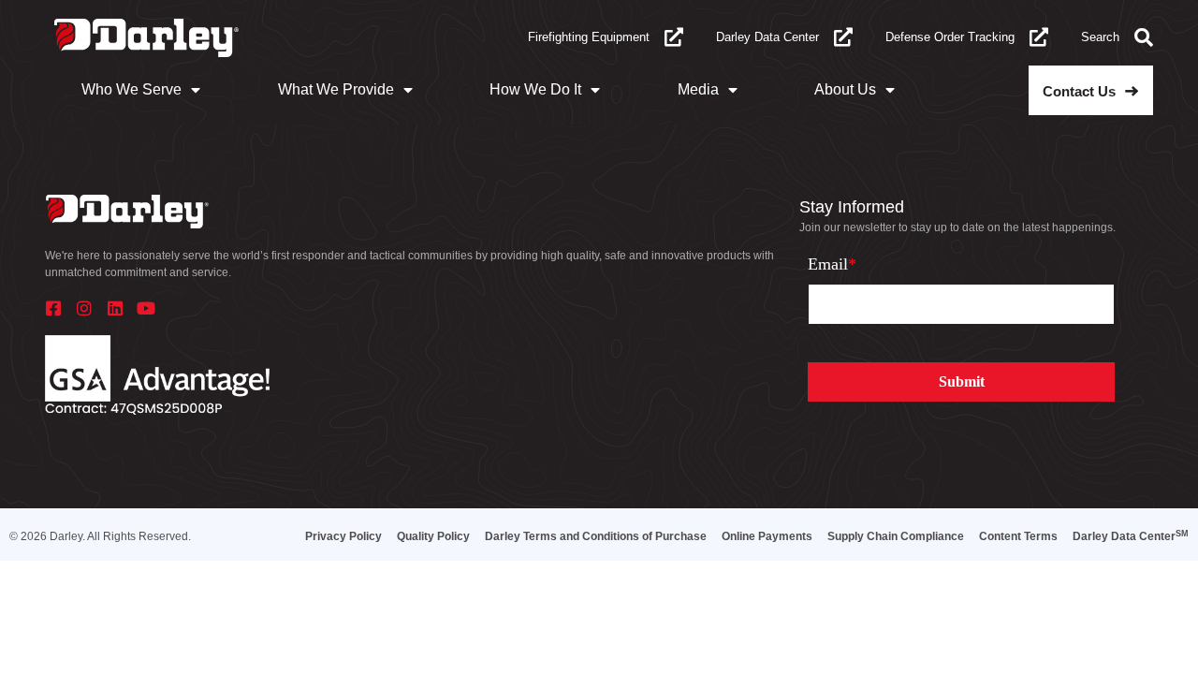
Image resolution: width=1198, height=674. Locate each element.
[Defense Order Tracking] (1039, 37)
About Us (845, 89)
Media (698, 89)
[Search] (1143, 37)
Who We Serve (131, 89)
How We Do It (535, 89)
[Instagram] (84, 308)
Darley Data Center (767, 37)
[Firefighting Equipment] (674, 37)
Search (1100, 37)
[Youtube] (146, 308)
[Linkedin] (115, 308)
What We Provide (336, 89)
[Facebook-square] (53, 308)
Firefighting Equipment (589, 37)
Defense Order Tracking (950, 37)
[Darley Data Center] (843, 37)
